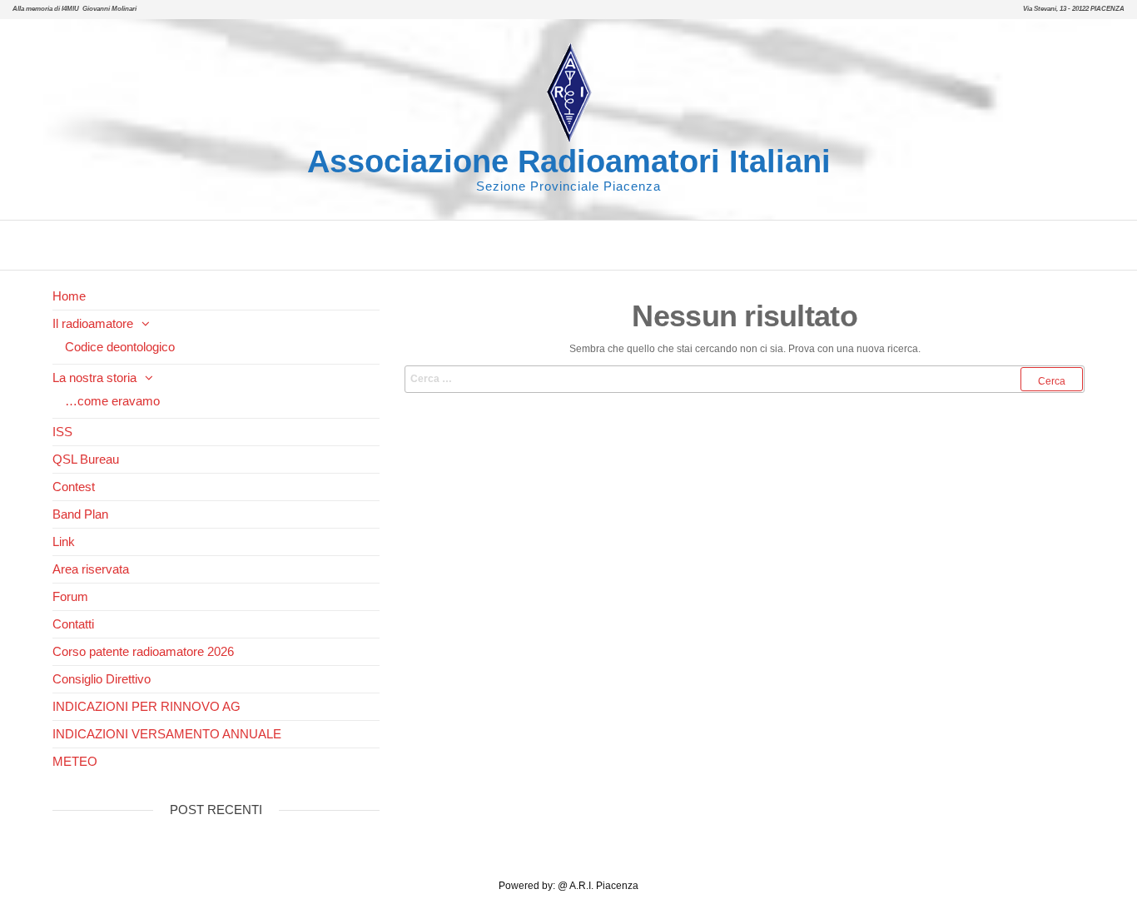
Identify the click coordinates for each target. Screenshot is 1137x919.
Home (69, 296)
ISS (62, 432)
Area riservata (90, 569)
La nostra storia (94, 377)
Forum (70, 596)
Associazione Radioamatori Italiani (569, 161)
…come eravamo (112, 401)
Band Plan (80, 514)
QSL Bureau (85, 459)
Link (63, 541)
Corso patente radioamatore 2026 (143, 651)
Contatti (73, 624)
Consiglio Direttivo (101, 679)
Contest (73, 486)
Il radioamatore (92, 323)
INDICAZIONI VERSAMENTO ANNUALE (166, 734)
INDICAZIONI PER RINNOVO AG (146, 706)
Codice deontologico (120, 347)
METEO (74, 761)
